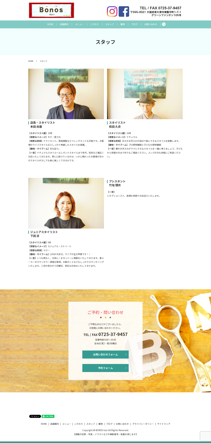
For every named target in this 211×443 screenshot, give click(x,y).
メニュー (79, 24)
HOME (50, 24)
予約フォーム (105, 368)
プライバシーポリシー (143, 423)
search (165, 24)
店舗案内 (64, 24)
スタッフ (109, 24)
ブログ (134, 24)
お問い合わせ (150, 24)
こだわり (94, 24)
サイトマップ (163, 423)
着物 (122, 24)
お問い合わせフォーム (105, 354)
